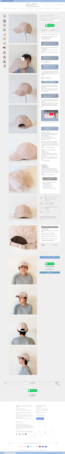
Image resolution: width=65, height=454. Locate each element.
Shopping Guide (29, 10)
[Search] (59, 4)
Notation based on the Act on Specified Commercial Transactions (25, 450)
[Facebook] (16, 434)
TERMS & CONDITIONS (46, 160)
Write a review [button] (50, 272)
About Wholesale (40, 452)
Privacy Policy (37, 450)
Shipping (34, 450)
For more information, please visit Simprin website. (24, 431)
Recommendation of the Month (10, 8)
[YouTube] (25, 434)
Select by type (22, 8)
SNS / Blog (37, 10)
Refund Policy (41, 450)
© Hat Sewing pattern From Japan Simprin (32, 443)
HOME (19, 452)
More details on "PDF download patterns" (48, 240)
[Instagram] (22, 434)
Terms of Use (45, 450)
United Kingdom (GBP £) (7, 0)
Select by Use (30, 8)
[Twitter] (19, 434)
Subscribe (40, 418)
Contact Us (47, 5)
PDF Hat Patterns (39, 8)
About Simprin (48, 8)
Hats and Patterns (58, 8)
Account (34, 452)
